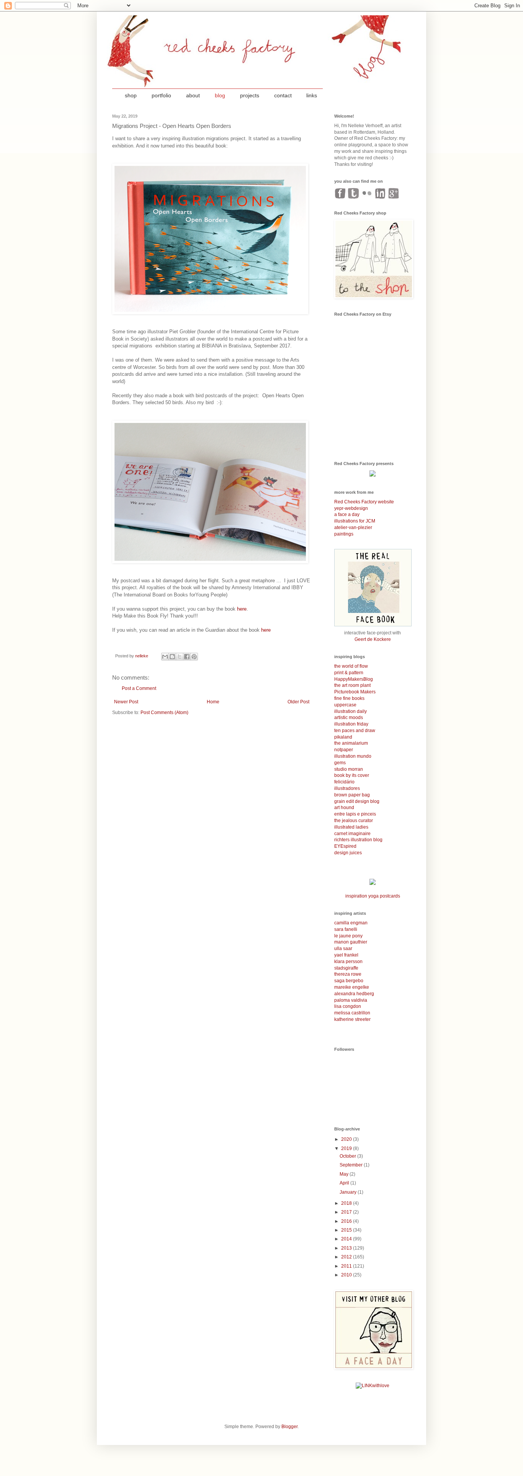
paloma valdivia (350, 1000)
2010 (347, 1275)
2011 (347, 1266)
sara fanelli (345, 929)
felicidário (344, 782)
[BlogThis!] (172, 656)
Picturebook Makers (355, 692)
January (349, 1192)
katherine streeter (352, 1019)
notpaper (343, 749)
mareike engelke (351, 987)
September (352, 1165)
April (345, 1183)
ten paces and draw (354, 730)
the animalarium (351, 743)
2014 (347, 1239)
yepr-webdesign (351, 508)
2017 (347, 1212)
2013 (347, 1248)
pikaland (343, 737)
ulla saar (343, 948)
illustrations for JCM (354, 521)
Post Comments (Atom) (164, 712)
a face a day (347, 514)
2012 (347, 1257)
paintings (343, 534)
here (242, 609)
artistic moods (348, 717)
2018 (347, 1203)
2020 (347, 1139)
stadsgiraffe (346, 968)
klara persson (348, 961)
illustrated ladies (351, 827)
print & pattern (348, 672)
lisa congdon (347, 1006)
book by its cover (351, 775)
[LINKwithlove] (372, 1385)
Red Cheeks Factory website (364, 502)
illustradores (347, 788)
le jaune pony (348, 936)
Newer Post (126, 701)
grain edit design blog (356, 801)
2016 (347, 1221)
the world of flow (351, 666)
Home (213, 701)
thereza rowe (347, 974)
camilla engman (351, 923)
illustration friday (351, 724)
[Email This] (165, 656)
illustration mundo (352, 756)
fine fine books (349, 698)
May (345, 1174)
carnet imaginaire (352, 833)
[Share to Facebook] (187, 656)
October (348, 1156)
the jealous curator (353, 820)
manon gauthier (350, 942)
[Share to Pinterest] (194, 656)
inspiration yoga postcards (372, 896)
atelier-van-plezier (353, 527)
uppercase (345, 705)
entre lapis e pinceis (355, 814)
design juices (348, 852)
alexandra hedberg (354, 993)
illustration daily (350, 711)
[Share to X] (179, 656)
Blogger (289, 1426)
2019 (347, 1148)
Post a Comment (139, 688)
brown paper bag (352, 795)
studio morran (348, 769)
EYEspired (345, 846)
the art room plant (352, 685)
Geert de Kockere (373, 639)
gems (340, 762)
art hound (344, 807)
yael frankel (346, 955)
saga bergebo (348, 980)
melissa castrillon (352, 1013)
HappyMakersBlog (353, 679)
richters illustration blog (358, 839)
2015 (347, 1230)
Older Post (298, 701)
